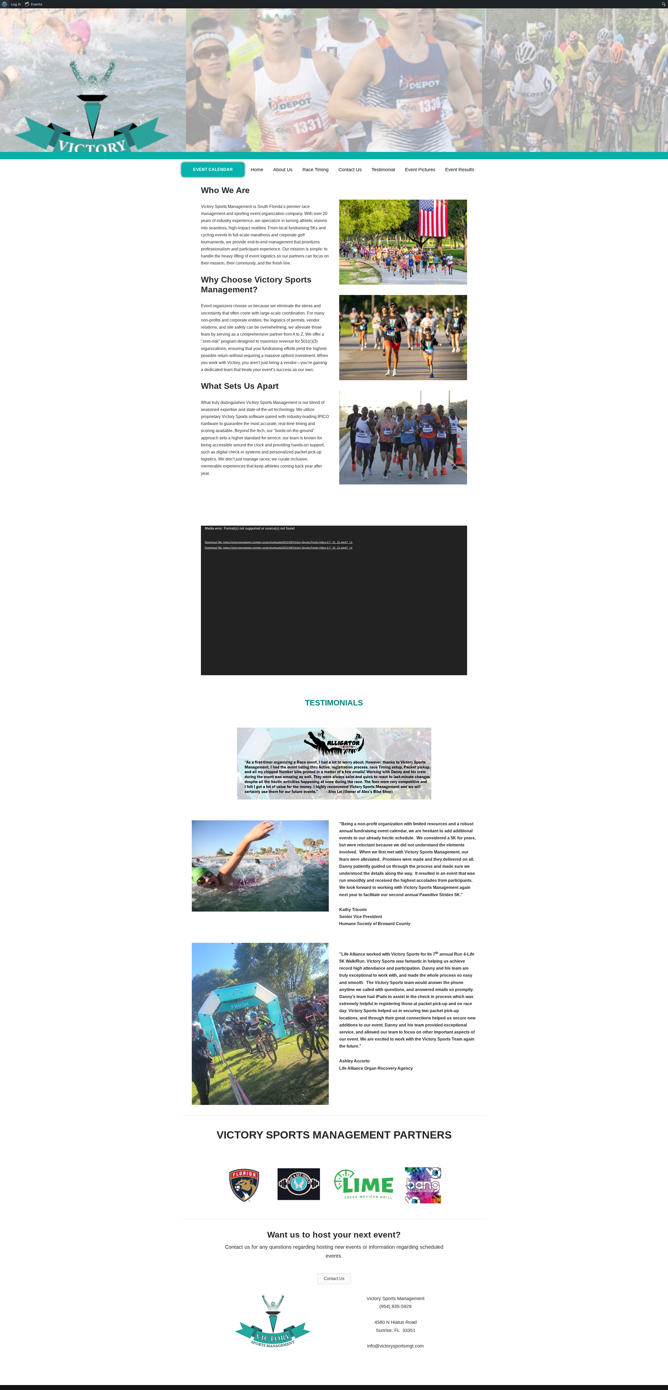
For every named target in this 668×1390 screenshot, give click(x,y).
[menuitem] (4, 4)
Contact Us (350, 169)
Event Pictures (420, 169)
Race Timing (315, 169)
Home (257, 169)
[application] (334, 600)
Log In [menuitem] (16, 4)
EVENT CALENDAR (213, 169)
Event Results (459, 169)
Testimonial (383, 169)
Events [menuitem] (36, 4)
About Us (283, 169)
